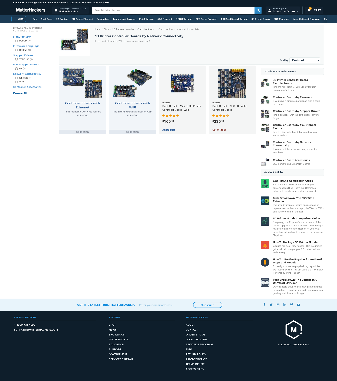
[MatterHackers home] (30, 10)
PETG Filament (184, 19)
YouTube (298, 304)
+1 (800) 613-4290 (99, 2)
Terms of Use (195, 364)
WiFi (23, 81)
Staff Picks (46, 19)
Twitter (271, 304)
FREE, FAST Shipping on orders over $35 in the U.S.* (40, 2)
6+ (22, 68)
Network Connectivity (27, 73)
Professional (119, 339)
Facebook (264, 304)
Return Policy (196, 354)
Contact (192, 329)
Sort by (284, 60)
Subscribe (207, 305)
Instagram (278, 304)
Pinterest (292, 304)
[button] (70, 10)
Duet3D (25, 40)
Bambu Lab (103, 19)
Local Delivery (196, 339)
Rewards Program (199, 344)
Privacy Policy (196, 359)
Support (115, 349)
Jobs (189, 349)
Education (116, 344)
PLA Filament (146, 19)
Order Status (195, 334)
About (190, 324)
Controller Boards (145, 29)
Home (97, 29)
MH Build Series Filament (234, 19)
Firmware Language (26, 46)
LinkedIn (285, 304)
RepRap (25, 50)
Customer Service (80, 2)
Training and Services (124, 19)
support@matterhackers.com (36, 329)
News (113, 329)
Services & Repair (121, 359)
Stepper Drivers (23, 55)
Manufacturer (22, 36)
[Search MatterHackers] (258, 10)
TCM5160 (26, 59)
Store (106, 29)
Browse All (20, 93)
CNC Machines (281, 19)
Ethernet (25, 77)
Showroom (117, 334)
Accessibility (195, 369)
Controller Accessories (27, 87)
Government (118, 354)
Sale (35, 19)
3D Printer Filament (82, 19)
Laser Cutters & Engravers (306, 19)
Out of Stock (219, 129)
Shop (112, 324)
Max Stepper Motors (26, 64)
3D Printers (62, 19)
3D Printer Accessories (123, 29)
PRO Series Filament (206, 19)
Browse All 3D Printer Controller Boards (27, 29)
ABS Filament (164, 19)
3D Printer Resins (261, 19)
